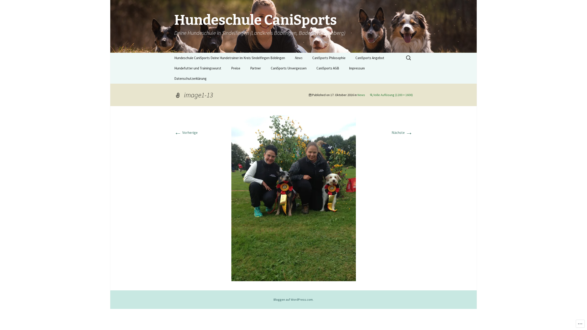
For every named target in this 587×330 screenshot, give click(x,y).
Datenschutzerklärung (190, 78)
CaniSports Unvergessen (289, 68)
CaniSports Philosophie (329, 58)
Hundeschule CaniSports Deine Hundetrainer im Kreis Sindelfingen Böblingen (229, 58)
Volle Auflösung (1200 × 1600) (393, 95)
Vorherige (186, 132)
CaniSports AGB (327, 68)
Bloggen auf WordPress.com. (293, 299)
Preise (235, 68)
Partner (255, 68)
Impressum (357, 68)
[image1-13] (293, 197)
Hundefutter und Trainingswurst (197, 68)
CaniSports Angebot (369, 58)
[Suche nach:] (409, 58)
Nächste (402, 132)
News (298, 58)
